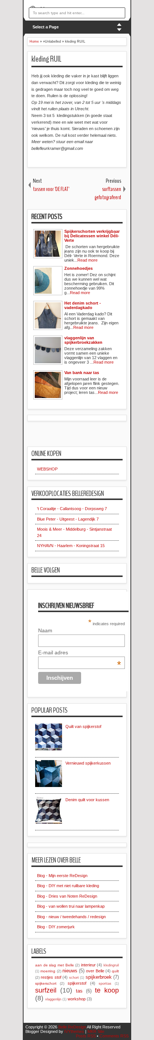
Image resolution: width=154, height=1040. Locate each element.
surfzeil (45, 990)
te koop (107, 990)
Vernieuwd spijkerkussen (88, 763)
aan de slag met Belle (54, 965)
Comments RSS (114, 1036)
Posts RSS (86, 1036)
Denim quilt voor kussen (87, 799)
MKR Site (95, 1031)
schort (74, 977)
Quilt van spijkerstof (83, 726)
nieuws (69, 970)
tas (79, 991)
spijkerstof (77, 983)
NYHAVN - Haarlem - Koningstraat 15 (71, 545)
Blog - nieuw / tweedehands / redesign (71, 916)
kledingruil (111, 965)
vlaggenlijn (53, 999)
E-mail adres (79, 652)
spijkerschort (45, 983)
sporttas (105, 983)
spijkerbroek (99, 977)
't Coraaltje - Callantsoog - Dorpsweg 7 (72, 508)
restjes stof (51, 977)
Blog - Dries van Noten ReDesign (67, 896)
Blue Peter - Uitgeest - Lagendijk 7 (68, 519)
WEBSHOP (47, 469)
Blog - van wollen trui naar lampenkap (71, 906)
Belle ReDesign (72, 1027)
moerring (47, 971)
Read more (87, 260)
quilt (115, 971)
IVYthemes (74, 1031)
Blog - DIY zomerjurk (56, 927)
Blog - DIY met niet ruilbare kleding (68, 885)
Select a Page (46, 27)
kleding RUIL (46, 59)
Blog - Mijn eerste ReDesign (62, 875)
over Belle (95, 971)
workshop (77, 999)
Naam (45, 630)
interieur (88, 965)
